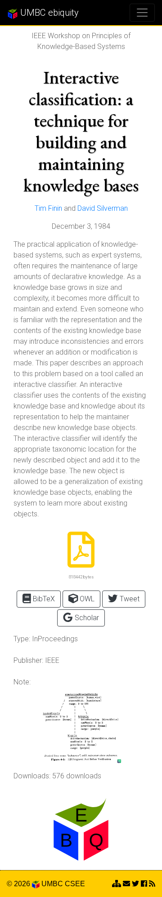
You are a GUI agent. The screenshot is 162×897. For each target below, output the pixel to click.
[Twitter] (135, 884)
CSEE (75, 884)
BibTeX (43, 599)
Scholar (86, 617)
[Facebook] (144, 884)
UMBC (52, 884)
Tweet (129, 599)
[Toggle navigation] (142, 13)
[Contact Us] (116, 884)
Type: (22, 639)
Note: (22, 682)
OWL (86, 599)
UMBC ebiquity (48, 12)
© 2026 (19, 884)
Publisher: (28, 660)
